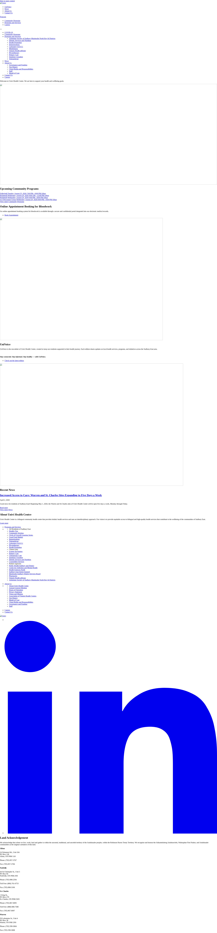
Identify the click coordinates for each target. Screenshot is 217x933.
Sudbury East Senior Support (19, 572)
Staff (10, 71)
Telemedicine (14, 59)
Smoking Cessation (16, 57)
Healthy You (13, 531)
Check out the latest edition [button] (14, 361)
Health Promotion (15, 43)
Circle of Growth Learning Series (21, 535)
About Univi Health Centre (18, 586)
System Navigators (15, 551)
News (7, 9)
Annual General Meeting (18, 588)
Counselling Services (16, 562)
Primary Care (14, 55)
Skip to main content (7, 1)
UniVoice (8, 7)
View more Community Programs (12, 202)
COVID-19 (9, 32)
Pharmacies (13, 576)
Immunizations (14, 45)
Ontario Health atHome (17, 51)
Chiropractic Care (15, 555)
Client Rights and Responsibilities (21, 69)
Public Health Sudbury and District (21, 566)
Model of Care (14, 73)
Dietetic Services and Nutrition (20, 41)
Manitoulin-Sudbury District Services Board (24, 574)
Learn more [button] (4, 523)
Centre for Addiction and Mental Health (23, 568)
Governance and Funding (18, 65)
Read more (4, 508)
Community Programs (12, 21)
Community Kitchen (16, 533)
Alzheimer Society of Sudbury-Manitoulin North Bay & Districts (32, 38)
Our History (13, 67)
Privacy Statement (15, 592)
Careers (7, 25)
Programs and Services (13, 23)
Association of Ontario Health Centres (22, 596)
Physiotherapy (14, 53)
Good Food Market (16, 537)
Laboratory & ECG (16, 47)
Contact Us (9, 13)
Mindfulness (13, 49)
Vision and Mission (16, 594)
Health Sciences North (17, 570)
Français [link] (3, 17)
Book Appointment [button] (11, 215)
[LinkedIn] (111, 833)
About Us (8, 11)
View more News (6, 510)
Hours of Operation (16, 590)
